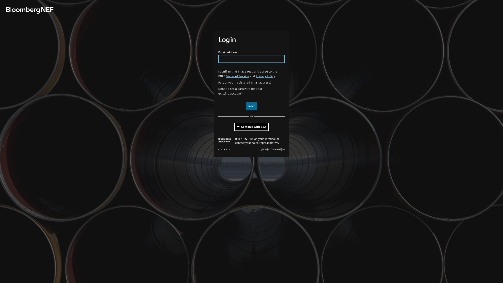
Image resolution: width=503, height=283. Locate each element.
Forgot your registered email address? (244, 82)
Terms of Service (237, 76)
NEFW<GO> (247, 139)
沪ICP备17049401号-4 (273, 149)
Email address (227, 52)
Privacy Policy (265, 76)
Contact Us (224, 149)
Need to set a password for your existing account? (240, 91)
